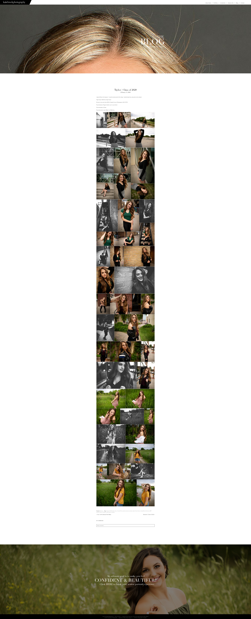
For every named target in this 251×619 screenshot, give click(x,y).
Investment (222, 3)
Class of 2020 (109, 511)
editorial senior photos (127, 511)
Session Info (230, 3)
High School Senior (137, 511)
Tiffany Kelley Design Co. (127, 617)
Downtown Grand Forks (117, 511)
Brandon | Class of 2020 (149, 514)
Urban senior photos (110, 512)
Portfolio (216, 3)
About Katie (208, 3)
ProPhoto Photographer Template (140, 617)
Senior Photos (103, 512)
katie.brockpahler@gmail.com (107, 616)
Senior (101, 511)
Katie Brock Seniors (145, 511)
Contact (242, 3)
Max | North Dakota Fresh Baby (103, 514)
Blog (237, 3)
